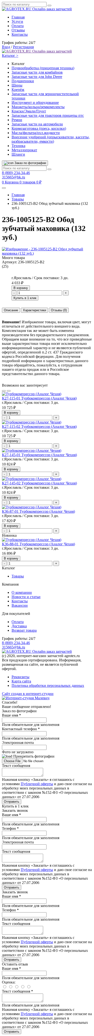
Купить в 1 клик (24, 298)
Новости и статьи (26, 597)
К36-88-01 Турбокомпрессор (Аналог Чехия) (38, 544)
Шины (17, 85)
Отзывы (18, 30)
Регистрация (23, 47)
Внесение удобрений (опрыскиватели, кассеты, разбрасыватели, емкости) (51, 139)
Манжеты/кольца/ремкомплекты (38, 107)
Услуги (17, 21)
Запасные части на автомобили (37, 124)
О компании (22, 592)
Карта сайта (21, 681)
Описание (11, 310)
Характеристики (34, 310)
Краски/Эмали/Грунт (29, 111)
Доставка (19, 626)
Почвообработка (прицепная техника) (43, 68)
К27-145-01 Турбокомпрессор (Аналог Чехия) (39, 455)
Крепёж (18, 90)
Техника (18, 146)
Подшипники (23, 81)
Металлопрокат (24, 150)
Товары (18, 199)
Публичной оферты (37, 784)
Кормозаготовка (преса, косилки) (39, 128)
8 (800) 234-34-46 (16, 173)
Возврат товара (24, 630)
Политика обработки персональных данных (48, 685)
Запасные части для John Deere (37, 77)
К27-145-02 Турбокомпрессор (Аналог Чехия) (39, 483)
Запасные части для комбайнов (37, 72)
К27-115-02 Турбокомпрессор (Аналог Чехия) (39, 426)
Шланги (18, 154)
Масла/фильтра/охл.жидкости (36, 133)
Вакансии (20, 605)
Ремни (17, 120)
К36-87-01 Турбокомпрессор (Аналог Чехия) (38, 511)
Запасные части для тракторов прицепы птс (48, 115)
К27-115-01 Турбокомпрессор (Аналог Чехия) (39, 398)
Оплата (18, 26)
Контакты (20, 34)
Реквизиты (20, 677)
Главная (18, 17)
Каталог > (10, 55)
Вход (6, 47)
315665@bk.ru (13, 177)
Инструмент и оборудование (35, 102)
